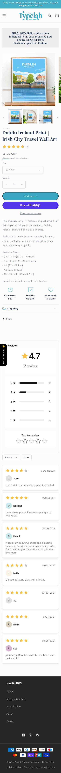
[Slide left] (3, 117)
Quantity (6, 177)
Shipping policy (48, 767)
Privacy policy (15, 767)
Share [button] (9, 318)
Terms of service (31, 767)
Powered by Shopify (30, 762)
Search (10, 691)
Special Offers (14, 706)
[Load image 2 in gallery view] (30, 116)
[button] (4, 15)
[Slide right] (57, 117)
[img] (13, 147)
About (10, 713)
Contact (10, 721)
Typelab (18, 762)
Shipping (5, 158)
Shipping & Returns (16, 699)
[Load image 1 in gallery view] (15, 116)
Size (4, 163)
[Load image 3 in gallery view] (46, 116)
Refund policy (48, 762)
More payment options (30, 213)
